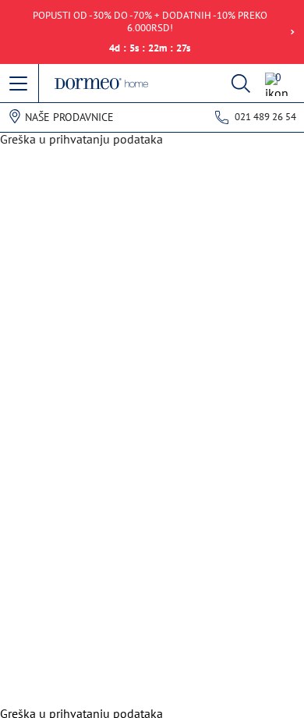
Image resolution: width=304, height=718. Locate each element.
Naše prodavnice (69, 117)
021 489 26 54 (265, 116)
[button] (19, 84)
